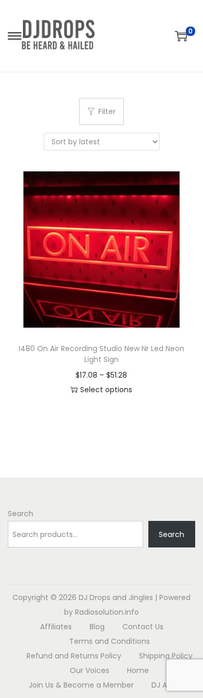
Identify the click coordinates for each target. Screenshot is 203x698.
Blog (97, 626)
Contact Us (142, 626)
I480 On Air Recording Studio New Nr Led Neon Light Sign (101, 354)
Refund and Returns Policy (74, 656)
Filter (107, 111)
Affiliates (56, 626)
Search (20, 513)
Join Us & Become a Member (81, 685)
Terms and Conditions (109, 641)
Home (138, 670)
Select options (106, 389)
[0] (181, 36)
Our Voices (89, 670)
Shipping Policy (166, 656)
